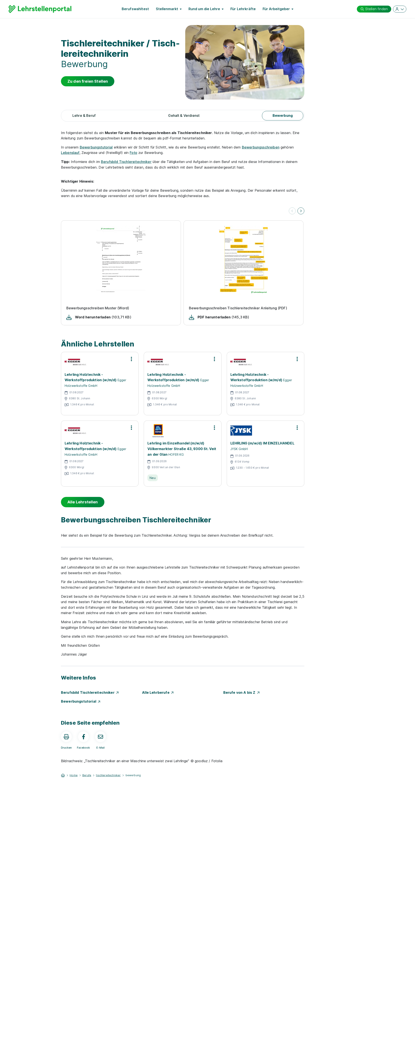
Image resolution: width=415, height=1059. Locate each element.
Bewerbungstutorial (96, 147)
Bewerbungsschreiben (260, 147)
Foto (133, 152)
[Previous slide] (292, 210)
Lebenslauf (70, 152)
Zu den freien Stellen (87, 81)
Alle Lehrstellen (82, 502)
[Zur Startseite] (40, 9)
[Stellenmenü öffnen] (131, 359)
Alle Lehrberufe (156, 692)
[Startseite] (63, 775)
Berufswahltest (135, 9)
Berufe (86, 775)
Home (74, 775)
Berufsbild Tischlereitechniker (126, 162)
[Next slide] (300, 210)
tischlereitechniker (108, 775)
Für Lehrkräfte (243, 9)
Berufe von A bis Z (240, 692)
